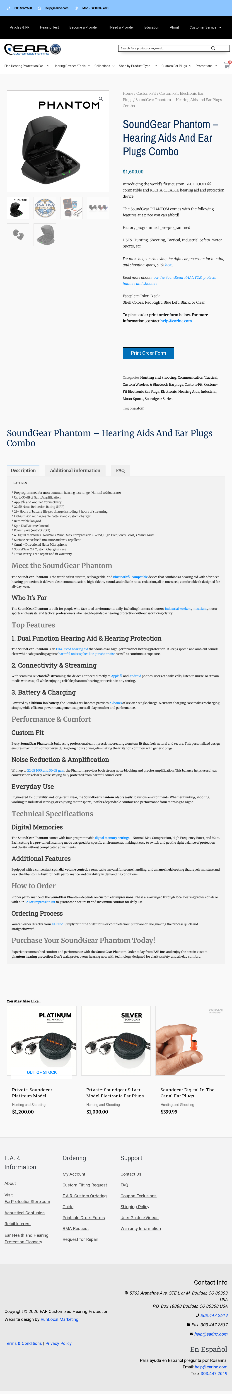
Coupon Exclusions (139, 1195)
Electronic (169, 392)
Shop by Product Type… (135, 66)
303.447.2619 (213, 1315)
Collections (102, 66)
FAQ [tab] (120, 470)
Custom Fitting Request (85, 1185)
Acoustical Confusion (25, 1212)
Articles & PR (19, 27)
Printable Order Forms (84, 1217)
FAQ (124, 1185)
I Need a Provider (121, 27)
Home (128, 93)
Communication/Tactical (197, 377)
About (174, 27)
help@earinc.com (176, 321)
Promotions (204, 66)
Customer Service (203, 27)
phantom (137, 408)
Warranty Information (141, 1228)
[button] (101, 99)
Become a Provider (84, 27)
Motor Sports (133, 399)
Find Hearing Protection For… (25, 66)
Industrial (208, 392)
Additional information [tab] (75, 470)
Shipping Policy (135, 1206)
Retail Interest (18, 1223)
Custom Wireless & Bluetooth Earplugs (153, 384)
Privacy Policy (58, 1343)
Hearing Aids (188, 392)
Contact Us (131, 1174)
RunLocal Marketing (59, 1319)
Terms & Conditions (23, 1343)
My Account (74, 1174)
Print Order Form (148, 353)
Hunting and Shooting (158, 377)
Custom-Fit (146, 93)
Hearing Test (49, 27)
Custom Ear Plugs (174, 66)
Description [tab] (23, 470)
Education (152, 27)
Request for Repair (80, 1239)
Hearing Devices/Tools (70, 66)
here (168, 265)
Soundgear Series (158, 399)
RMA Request (76, 1228)
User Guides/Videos (140, 1217)
